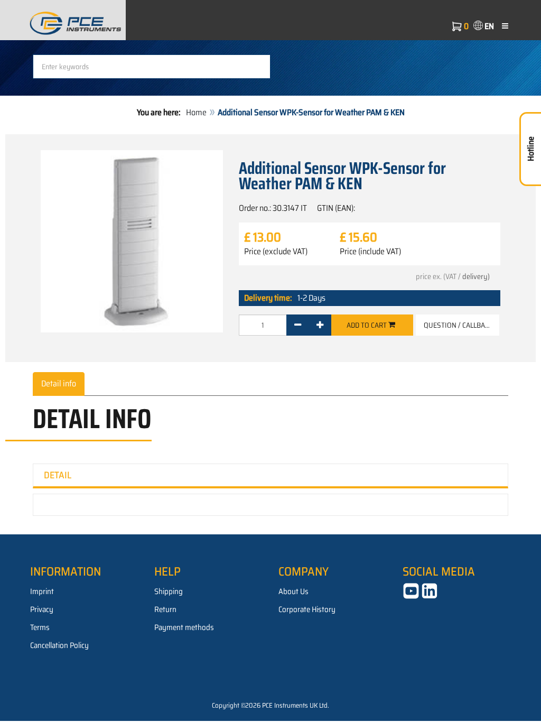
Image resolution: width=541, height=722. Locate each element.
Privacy (41, 609)
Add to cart (367, 325)
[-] (297, 325)
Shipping (168, 591)
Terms (40, 627)
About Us (293, 591)
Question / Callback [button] (458, 325)
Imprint (42, 591)
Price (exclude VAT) (275, 251)
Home (196, 112)
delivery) (476, 276)
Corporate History (306, 609)
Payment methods (184, 627)
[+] (320, 325)
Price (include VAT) (370, 251)
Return (165, 609)
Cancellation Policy (59, 645)
